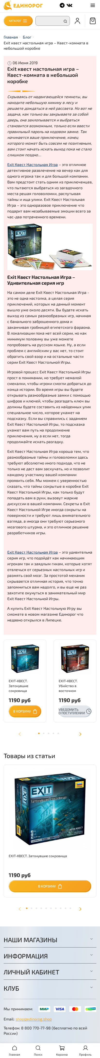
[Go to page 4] (53, 733)
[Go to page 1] (39, 733)
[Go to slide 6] (51, 908)
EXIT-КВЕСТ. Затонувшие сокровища (18, 686)
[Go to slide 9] (65, 908)
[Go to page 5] (58, 733)
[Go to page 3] (48, 733)
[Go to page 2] (43, 733)
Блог (27, 37)
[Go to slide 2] (31, 908)
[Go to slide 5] (46, 908)
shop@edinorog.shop (34, 1019)
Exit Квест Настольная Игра (32, 164)
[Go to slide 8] (60, 908)
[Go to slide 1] (26, 908)
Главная (11, 37)
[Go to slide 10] (70, 908)
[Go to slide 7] (56, 908)
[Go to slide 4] (41, 908)
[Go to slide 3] (36, 908)
